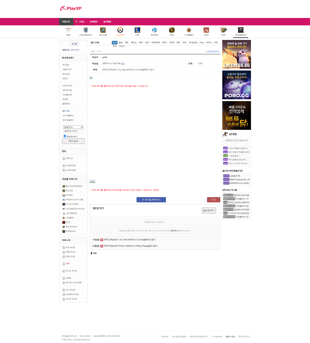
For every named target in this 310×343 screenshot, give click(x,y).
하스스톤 (103, 35)
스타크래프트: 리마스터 (75, 209)
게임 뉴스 (69, 158)
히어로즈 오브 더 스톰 (74, 199)
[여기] (173, 231)
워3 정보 (65, 65)
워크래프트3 (240, 35)
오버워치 (120, 35)
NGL (185, 42)
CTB (216, 42)
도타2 (206, 35)
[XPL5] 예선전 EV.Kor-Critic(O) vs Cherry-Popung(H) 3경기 (131, 246)
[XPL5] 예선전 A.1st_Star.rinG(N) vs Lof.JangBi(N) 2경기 (130, 239)
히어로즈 (155, 35)
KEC (147, 42)
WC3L (209, 42)
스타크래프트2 (85, 35)
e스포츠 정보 (71, 165)
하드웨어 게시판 (72, 294)
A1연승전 (193, 42)
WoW (172, 35)
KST (123, 63)
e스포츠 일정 (71, 170)
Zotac (201, 42)
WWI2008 (155, 42)
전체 (115, 42)
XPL (127, 42)
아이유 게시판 (71, 299)
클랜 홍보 (66, 104)
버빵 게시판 (70, 252)
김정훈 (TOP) (235, 176)
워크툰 (65, 99)
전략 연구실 (67, 90)
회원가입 (65, 50)
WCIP (171, 42)
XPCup (134, 42)
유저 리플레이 (68, 120)
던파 (224, 35)
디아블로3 (189, 35)
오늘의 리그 (67, 69)
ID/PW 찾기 (75, 50)
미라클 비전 (67, 95)
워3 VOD (65, 111)
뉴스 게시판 (70, 290)
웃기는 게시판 (71, 271)
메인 (69, 35)
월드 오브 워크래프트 (74, 186)
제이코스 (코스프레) (73, 282)
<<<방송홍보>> (234, 156)
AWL (141, 42)
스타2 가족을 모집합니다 (238, 148)
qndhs (104, 57)
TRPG (68, 263)
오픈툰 (68, 278)
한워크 (65, 78)
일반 (121, 42)
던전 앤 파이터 (71, 227)
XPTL (164, 42)
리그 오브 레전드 (72, 204)
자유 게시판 (67, 86)
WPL (178, 42)
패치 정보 (66, 74)
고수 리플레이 (68, 115)
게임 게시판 (70, 256)
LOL (137, 35)
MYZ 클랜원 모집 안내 (237, 159)
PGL (115, 46)
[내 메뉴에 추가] (212, 51)
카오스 (122, 46)
